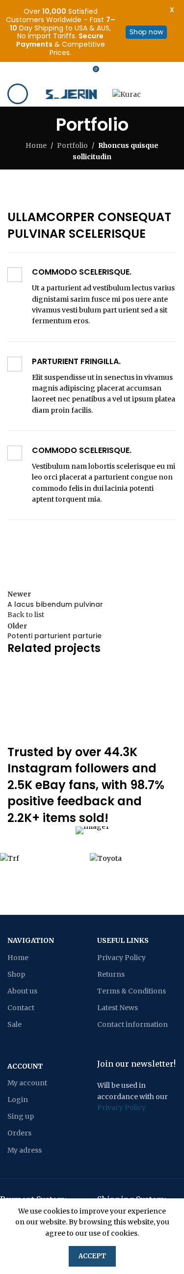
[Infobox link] (92, 296)
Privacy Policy (121, 957)
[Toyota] (130, 858)
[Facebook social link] (36, 71)
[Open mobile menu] (17, 94)
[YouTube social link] (72, 71)
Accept (92, 1256)
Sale (14, 1024)
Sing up (20, 1116)
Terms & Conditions (131, 991)
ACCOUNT (25, 1066)
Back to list (25, 614)
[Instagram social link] (54, 71)
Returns (111, 974)
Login (17, 1099)
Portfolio (72, 145)
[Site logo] (73, 93)
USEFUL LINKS (123, 940)
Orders (19, 1133)
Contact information (132, 1024)
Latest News (117, 1007)
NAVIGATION (30, 940)
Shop (16, 974)
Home (36, 145)
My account (27, 1082)
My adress (24, 1150)
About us (22, 991)
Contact (20, 1007)
